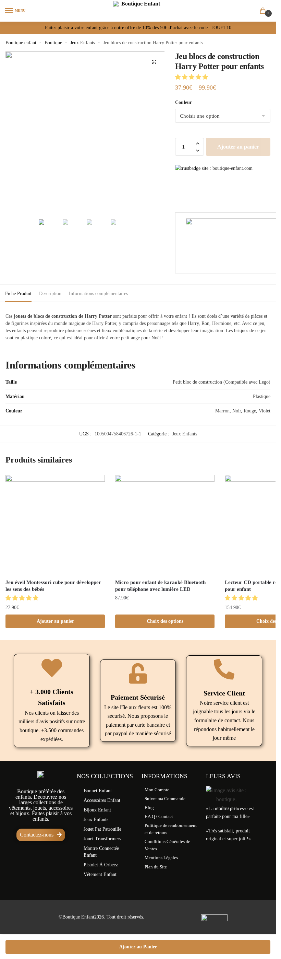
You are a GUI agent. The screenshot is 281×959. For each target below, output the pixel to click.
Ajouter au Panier (138, 946)
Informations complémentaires (98, 293)
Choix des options (165, 621)
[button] (192, 77)
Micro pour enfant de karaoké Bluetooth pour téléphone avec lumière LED (160, 586)
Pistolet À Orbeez (101, 864)
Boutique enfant (20, 42)
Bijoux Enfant (97, 809)
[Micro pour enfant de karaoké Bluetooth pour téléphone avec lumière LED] (165, 524)
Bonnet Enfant (98, 790)
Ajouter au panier (238, 147)
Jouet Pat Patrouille (102, 829)
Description (50, 293)
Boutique (53, 42)
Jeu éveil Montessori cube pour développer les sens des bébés (53, 586)
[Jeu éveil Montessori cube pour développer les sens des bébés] (55, 524)
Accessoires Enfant (102, 800)
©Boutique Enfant (76, 917)
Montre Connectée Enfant (101, 852)
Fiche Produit (18, 293)
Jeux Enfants (82, 42)
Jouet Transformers (102, 838)
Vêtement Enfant (100, 874)
